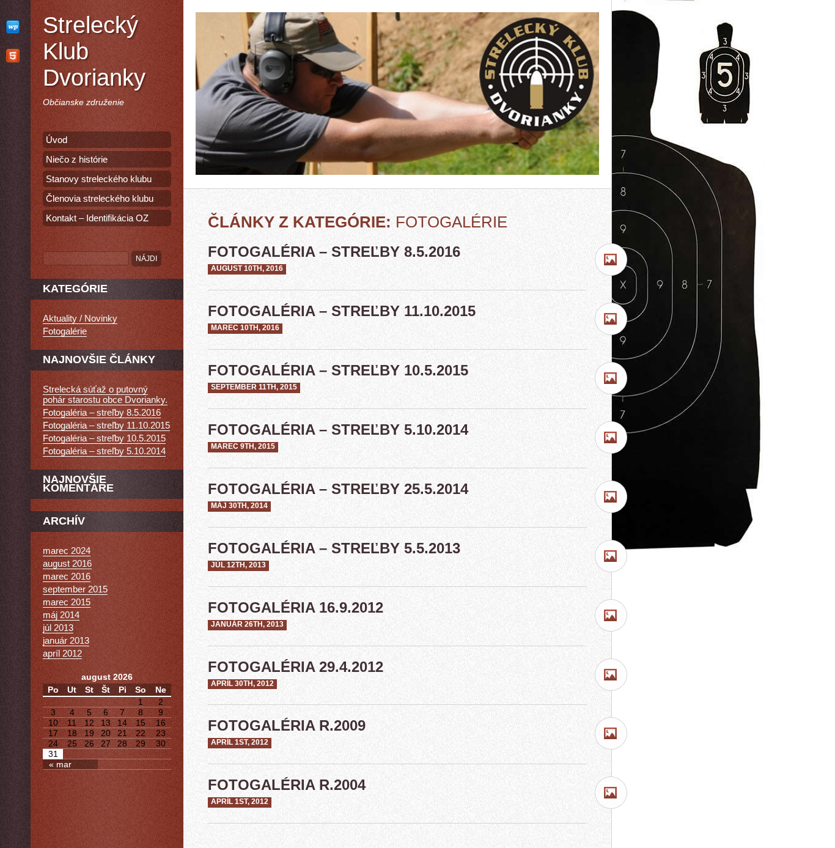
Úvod (56, 140)
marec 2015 (66, 602)
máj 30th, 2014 (239, 505)
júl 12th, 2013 (238, 565)
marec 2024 (66, 550)
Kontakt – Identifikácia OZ (97, 218)
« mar (60, 764)
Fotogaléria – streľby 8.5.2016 (334, 251)
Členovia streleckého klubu (99, 198)
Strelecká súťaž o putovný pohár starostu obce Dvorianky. (105, 394)
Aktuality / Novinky (80, 318)
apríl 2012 (62, 653)
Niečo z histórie (77, 159)
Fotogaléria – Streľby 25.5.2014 (338, 489)
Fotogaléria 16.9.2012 (295, 607)
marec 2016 (66, 576)
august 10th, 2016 (247, 268)
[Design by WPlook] (15, 26)
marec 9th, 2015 (243, 446)
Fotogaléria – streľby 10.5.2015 (338, 370)
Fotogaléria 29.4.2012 (295, 666)
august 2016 (67, 563)
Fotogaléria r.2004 (287, 784)
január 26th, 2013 (247, 624)
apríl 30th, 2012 (242, 683)
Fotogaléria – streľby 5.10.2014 (338, 429)
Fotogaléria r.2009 (287, 725)
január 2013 (66, 640)
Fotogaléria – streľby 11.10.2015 (342, 311)
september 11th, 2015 (254, 387)
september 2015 (75, 589)
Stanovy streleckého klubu (99, 179)
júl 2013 (58, 627)
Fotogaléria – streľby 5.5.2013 (334, 548)
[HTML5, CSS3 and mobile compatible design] (15, 55)
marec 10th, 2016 (245, 327)
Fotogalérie (65, 331)
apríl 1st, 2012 (239, 742)
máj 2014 (61, 615)
